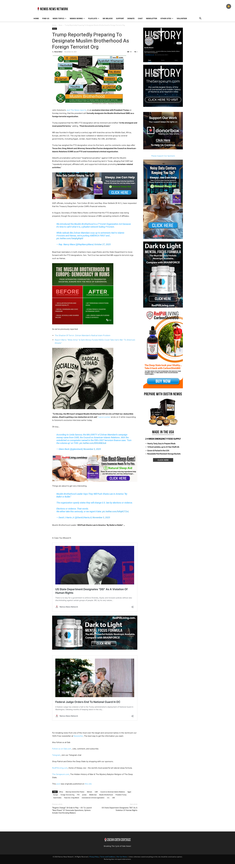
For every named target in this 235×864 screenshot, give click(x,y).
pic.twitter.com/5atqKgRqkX (69, 238)
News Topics (58, 18)
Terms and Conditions (107, 857)
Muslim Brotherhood (106, 795)
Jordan (84, 795)
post (58, 784)
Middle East (93, 795)
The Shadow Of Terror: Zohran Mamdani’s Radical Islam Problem (82, 335)
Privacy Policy (94, 857)
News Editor (58, 52)
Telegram (56, 755)
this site (88, 784)
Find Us (45, 18)
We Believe (108, 18)
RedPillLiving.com (60, 768)
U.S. (108, 798)
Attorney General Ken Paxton (75, 792)
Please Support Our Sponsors (163, 156)
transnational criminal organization (93, 798)
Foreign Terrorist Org (67, 795)
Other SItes (165, 18)
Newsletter (151, 18)
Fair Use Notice (122, 857)
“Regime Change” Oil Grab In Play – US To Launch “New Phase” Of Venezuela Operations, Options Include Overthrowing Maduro (72, 810)
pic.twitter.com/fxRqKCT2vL (115, 511)
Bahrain (89, 792)
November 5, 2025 (92, 449)
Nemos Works (76, 18)
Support (120, 18)
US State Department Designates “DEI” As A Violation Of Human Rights (119, 809)
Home (36, 18)
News (60, 25)
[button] (200, 18)
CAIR (96, 792)
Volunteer (182, 18)
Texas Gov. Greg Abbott (71, 798)
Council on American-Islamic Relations (112, 792)
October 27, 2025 (102, 244)
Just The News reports (76, 110)
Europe (55, 795)
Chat (140, 18)
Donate (131, 18)
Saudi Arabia (57, 798)
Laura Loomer (104, 417)
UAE (113, 798)
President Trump (121, 795)
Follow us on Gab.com (62, 749)
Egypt (129, 792)
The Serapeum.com (60, 774)
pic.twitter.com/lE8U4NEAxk (92, 443)
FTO (78, 795)
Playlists (92, 18)
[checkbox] (228, 6)
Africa (61, 792)
